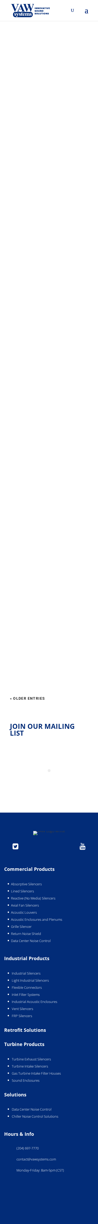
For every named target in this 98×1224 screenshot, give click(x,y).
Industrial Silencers (26, 973)
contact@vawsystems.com (36, 1159)
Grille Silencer (21, 926)
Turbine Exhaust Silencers (31, 1059)
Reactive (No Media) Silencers (33, 898)
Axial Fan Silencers (25, 905)
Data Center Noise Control (31, 940)
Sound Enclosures (25, 1080)
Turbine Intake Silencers (30, 1066)
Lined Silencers (22, 891)
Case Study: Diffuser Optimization (47, 607)
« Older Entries (27, 698)
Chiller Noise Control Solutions (35, 1116)
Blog (40, 131)
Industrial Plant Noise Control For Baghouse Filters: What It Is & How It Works (48, 663)
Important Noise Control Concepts (47, 453)
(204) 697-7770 (27, 1148)
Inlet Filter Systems (26, 994)
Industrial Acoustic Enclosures (34, 1001)
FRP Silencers (22, 1015)
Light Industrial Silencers (30, 980)
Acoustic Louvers (24, 912)
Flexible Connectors (27, 987)
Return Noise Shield (26, 933)
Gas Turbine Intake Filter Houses (36, 1073)
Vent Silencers (22, 1008)
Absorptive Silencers (26, 884)
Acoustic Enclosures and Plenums (36, 919)
